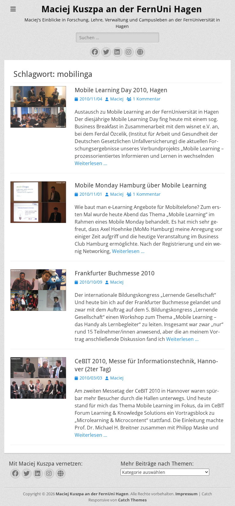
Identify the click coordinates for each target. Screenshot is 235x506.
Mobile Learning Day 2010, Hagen (121, 90)
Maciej (117, 99)
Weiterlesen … (91, 163)
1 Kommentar (147, 99)
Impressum (186, 494)
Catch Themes (132, 500)
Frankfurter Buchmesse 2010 (115, 273)
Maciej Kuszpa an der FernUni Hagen (121, 9)
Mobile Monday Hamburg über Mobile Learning (140, 185)
